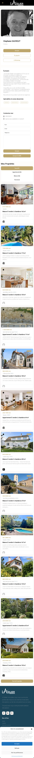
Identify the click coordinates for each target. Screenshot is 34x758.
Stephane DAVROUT (11, 41)
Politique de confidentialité (17, 756)
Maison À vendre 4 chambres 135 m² (14, 584)
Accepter (17, 744)
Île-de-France (24, 102)
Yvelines (6, 102)
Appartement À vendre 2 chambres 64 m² (16, 417)
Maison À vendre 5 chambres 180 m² (14, 376)
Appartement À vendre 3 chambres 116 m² (16, 334)
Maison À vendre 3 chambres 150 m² (14, 665)
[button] (31, 729)
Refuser (17, 748)
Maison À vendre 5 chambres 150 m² (14, 295)
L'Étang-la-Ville (6, 373)
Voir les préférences (17, 752)
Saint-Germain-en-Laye (8, 332)
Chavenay (5, 663)
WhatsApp (17, 60)
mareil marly (6, 456)
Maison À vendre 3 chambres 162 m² (14, 211)
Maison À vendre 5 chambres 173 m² (14, 253)
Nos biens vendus (6, 725)
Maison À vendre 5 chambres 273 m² (14, 501)
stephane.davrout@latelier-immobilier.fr (14, 119)
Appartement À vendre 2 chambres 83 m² (16, 625)
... (6, 217)
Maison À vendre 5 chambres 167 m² (14, 542)
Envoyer (17, 50)
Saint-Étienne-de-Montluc (9, 498)
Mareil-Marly (15, 102)
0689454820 (8, 116)
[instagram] (11, 713)
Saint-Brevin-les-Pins (8, 292)
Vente (3, 721)
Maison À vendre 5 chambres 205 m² (14, 459)
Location (4, 723)
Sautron (5, 209)
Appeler (17, 55)
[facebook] (3, 713)
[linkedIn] (7, 713)
